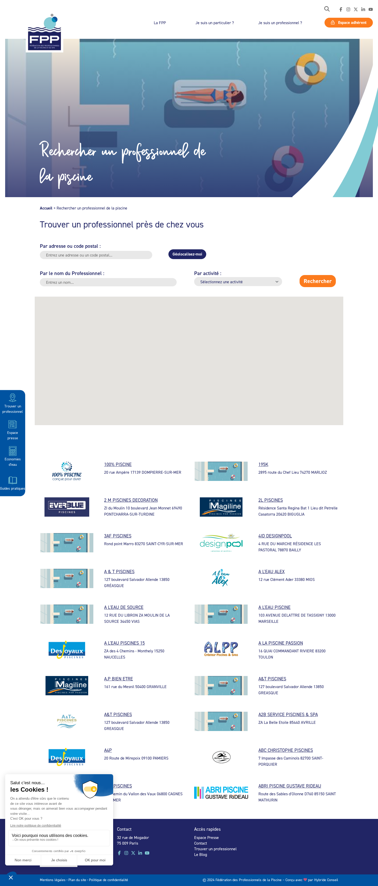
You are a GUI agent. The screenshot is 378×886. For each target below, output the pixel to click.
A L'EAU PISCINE (274, 607)
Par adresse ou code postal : (70, 246)
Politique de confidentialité (108, 880)
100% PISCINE (118, 464)
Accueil (46, 208)
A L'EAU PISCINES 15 (124, 643)
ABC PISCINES (118, 786)
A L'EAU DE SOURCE (123, 607)
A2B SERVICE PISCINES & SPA (288, 714)
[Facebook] (341, 9)
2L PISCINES (270, 500)
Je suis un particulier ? (214, 22)
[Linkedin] (363, 9)
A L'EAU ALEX (271, 571)
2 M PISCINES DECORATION (131, 500)
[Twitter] (356, 9)
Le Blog (200, 854)
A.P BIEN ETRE (118, 678)
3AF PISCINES (117, 535)
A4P (108, 750)
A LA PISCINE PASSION (280, 643)
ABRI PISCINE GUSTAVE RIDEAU (289, 786)
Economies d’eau (13, 462)
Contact (200, 843)
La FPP (160, 22)
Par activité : (207, 273)
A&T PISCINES (272, 678)
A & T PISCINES (119, 571)
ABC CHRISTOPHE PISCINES (285, 750)
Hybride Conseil (326, 880)
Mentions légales (53, 880)
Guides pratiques (12, 488)
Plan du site (77, 880)
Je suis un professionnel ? (280, 22)
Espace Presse (206, 837)
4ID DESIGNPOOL (275, 535)
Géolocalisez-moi (187, 254)
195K (263, 464)
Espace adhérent (351, 22)
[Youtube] (370, 9)
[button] (327, 9)
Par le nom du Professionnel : (72, 273)
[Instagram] (348, 9)
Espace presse (12, 435)
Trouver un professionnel (12, 408)
